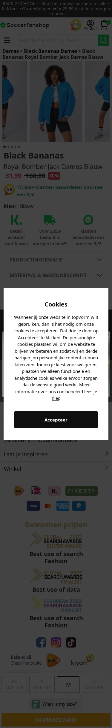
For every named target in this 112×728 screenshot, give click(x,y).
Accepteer (56, 420)
